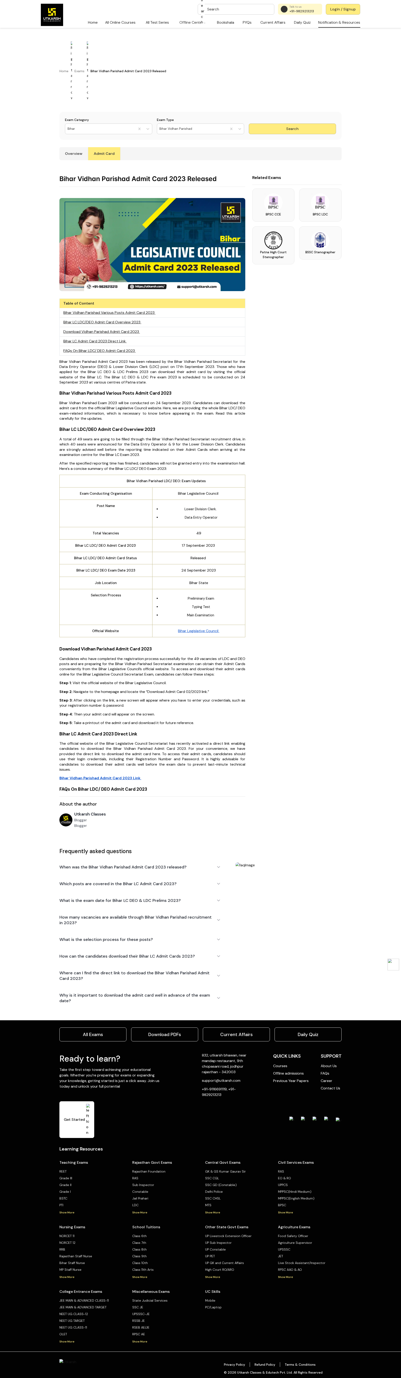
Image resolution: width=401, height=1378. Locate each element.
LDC (135, 1205)
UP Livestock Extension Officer (228, 1236)
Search (292, 128)
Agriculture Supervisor (295, 1243)
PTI (61, 1205)
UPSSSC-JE (141, 1314)
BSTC (63, 1198)
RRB (62, 1249)
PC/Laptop (213, 1307)
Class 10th (140, 1263)
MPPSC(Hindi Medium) (294, 1192)
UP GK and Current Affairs (224, 1263)
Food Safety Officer (293, 1236)
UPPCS (283, 1185)
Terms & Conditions (300, 1364)
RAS (135, 1178)
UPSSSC (284, 1249)
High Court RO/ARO (219, 1270)
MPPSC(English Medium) (296, 1198)
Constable (140, 1192)
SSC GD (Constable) (221, 1185)
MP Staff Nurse (70, 1270)
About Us (329, 1065)
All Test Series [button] (157, 22)
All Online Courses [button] (120, 22)
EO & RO (284, 1178)
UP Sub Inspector (218, 1243)
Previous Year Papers (291, 1080)
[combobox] (159, 128)
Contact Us (330, 1088)
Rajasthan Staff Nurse (75, 1256)
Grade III (65, 1178)
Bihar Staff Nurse (72, 1263)
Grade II (65, 1185)
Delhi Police (214, 1192)
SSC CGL (212, 1178)
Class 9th (139, 1256)
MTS (208, 1205)
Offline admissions (288, 1073)
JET (280, 1256)
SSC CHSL (213, 1198)
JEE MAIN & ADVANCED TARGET (83, 1307)
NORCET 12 (67, 1243)
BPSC (282, 1205)
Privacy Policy (234, 1364)
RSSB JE (138, 1321)
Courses (280, 1065)
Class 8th (139, 1249)
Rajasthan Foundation (148, 1171)
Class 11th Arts (143, 1270)
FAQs (325, 1073)
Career (326, 1080)
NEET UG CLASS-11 (73, 1327)
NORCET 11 (66, 1236)
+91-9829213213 (301, 11)
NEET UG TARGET (72, 1321)
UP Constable (215, 1249)
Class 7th (139, 1243)
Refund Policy (265, 1364)
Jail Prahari (140, 1198)
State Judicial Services (150, 1300)
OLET (63, 1334)
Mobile (210, 1300)
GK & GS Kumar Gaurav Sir (225, 1171)
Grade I (65, 1192)
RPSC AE (138, 1334)
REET (63, 1171)
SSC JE (137, 1307)
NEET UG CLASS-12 (73, 1314)
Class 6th (139, 1236)
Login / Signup (343, 9)
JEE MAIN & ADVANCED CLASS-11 (84, 1300)
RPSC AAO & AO (290, 1270)
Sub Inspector (143, 1185)
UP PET (210, 1256)
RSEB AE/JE (140, 1327)
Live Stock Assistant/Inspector (301, 1263)
